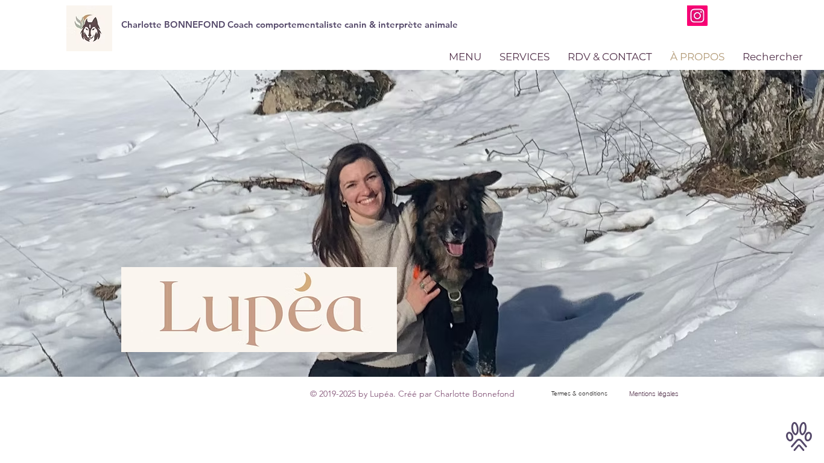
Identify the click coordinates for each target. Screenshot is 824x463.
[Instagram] (697, 15)
